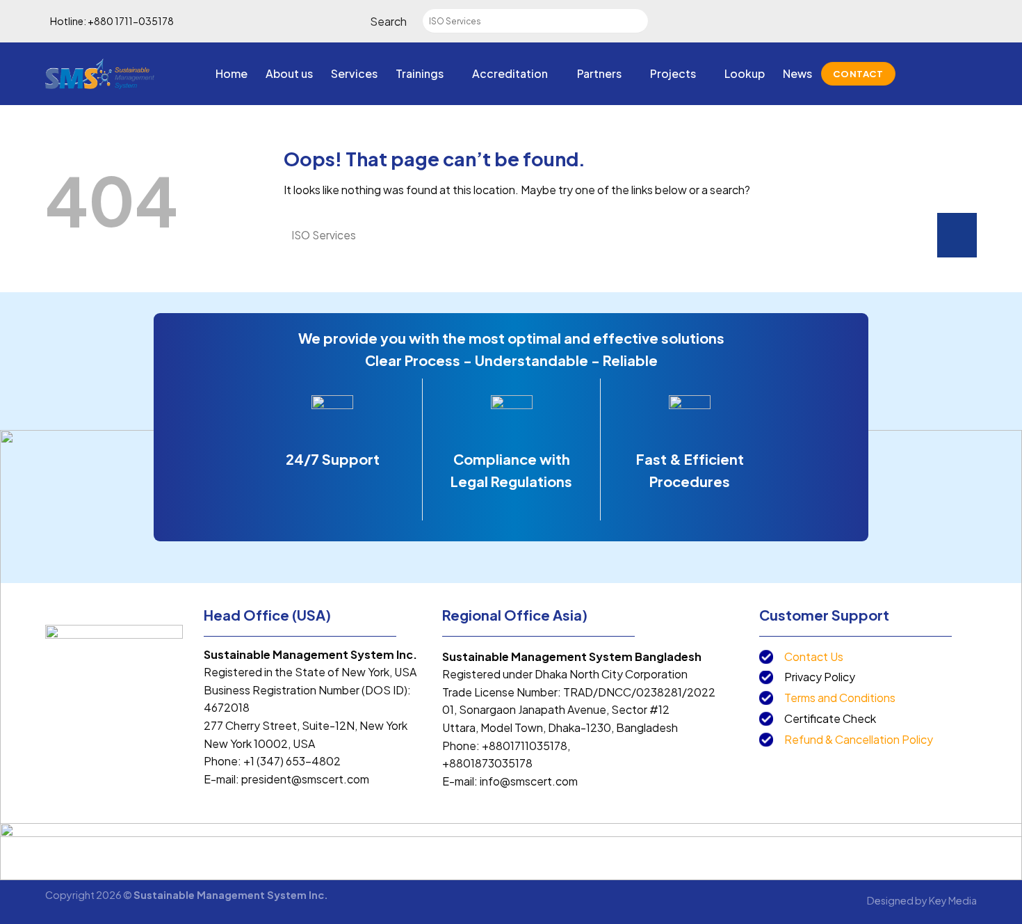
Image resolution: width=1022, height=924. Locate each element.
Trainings (420, 73)
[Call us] (949, 73)
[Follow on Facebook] (913, 73)
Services (354, 73)
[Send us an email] (931, 73)
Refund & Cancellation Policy (858, 739)
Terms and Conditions (839, 697)
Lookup (744, 73)
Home (232, 73)
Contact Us (813, 656)
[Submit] (644, 21)
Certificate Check (830, 718)
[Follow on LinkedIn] (967, 73)
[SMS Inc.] (99, 73)
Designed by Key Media (922, 900)
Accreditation (510, 73)
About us (289, 73)
